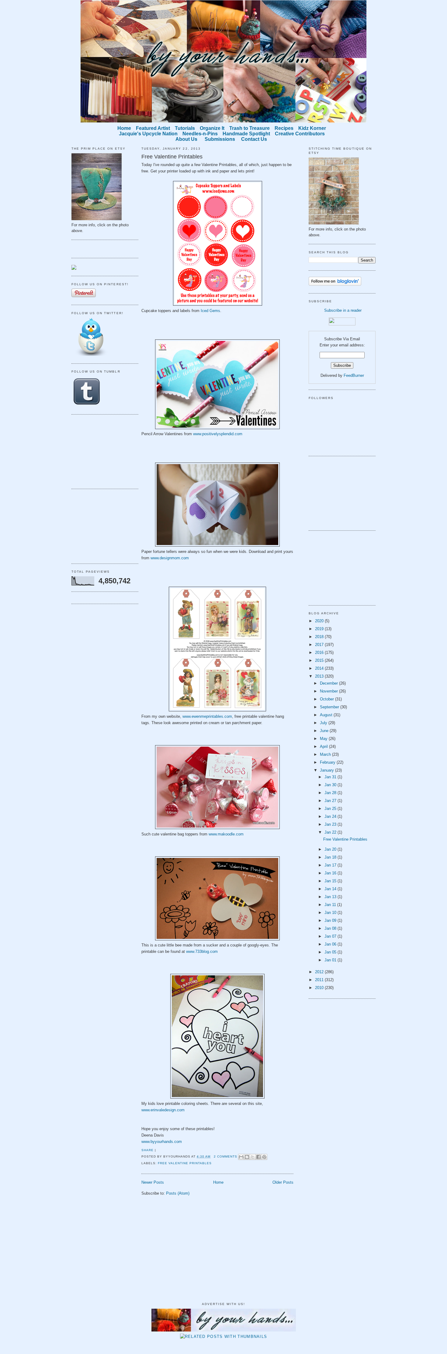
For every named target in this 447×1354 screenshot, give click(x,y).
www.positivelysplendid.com (217, 434)
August (327, 715)
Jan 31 (331, 777)
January (327, 770)
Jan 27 (331, 800)
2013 (320, 676)
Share (147, 1150)
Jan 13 (331, 896)
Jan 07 (331, 936)
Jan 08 (331, 928)
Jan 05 (331, 952)
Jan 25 (331, 808)
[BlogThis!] (247, 1157)
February (328, 762)
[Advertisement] (101, 450)
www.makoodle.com (226, 834)
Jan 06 (331, 944)
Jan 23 (331, 824)
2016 (320, 652)
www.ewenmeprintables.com (207, 716)
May (324, 738)
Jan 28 (331, 792)
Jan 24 (331, 816)
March (326, 754)
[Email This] (241, 1157)
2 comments (225, 1156)
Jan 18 (331, 857)
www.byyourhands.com (161, 1141)
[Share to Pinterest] (264, 1157)
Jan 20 (331, 849)
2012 (320, 972)
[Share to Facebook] (258, 1157)
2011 (320, 979)
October (327, 699)
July (324, 722)
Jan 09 (331, 920)
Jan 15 (331, 881)
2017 (320, 644)
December (329, 683)
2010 (320, 987)
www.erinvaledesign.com (163, 1110)
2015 (320, 660)
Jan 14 (331, 889)
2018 (320, 636)
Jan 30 (331, 785)
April (324, 746)
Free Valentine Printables (172, 157)
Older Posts (282, 1182)
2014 (320, 668)
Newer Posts (152, 1182)
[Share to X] (253, 1157)
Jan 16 (331, 873)
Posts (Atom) (177, 1193)
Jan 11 (330, 904)
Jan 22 (331, 832)
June (325, 730)
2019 (320, 629)
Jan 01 (331, 960)
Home (218, 1182)
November (329, 691)
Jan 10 (331, 912)
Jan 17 (331, 865)
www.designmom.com (170, 558)
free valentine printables (185, 1163)
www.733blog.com (202, 951)
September (330, 707)
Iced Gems (210, 310)
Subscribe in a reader (343, 310)
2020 (320, 621)
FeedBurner (354, 375)
